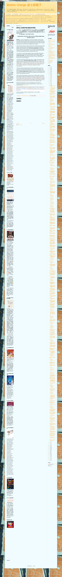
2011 (49, 453)
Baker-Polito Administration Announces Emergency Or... (51, 393)
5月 (50, 82)
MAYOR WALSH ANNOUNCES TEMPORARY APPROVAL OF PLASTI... (51, 199)
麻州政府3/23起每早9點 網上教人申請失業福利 (52, 231)
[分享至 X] (33, 95)
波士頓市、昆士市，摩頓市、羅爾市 (10, 21)
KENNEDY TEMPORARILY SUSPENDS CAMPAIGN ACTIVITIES (51, 386)
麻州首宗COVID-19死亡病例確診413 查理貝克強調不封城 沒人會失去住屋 (52, 256)
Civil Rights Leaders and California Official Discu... (51, 373)
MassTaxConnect (25, 84)
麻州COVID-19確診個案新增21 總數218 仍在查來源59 (52, 304)
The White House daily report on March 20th (51, 259)
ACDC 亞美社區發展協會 (15, 14)
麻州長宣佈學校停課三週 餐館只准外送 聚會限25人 (52, 343)
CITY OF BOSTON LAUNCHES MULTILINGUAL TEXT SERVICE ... (52, 202)
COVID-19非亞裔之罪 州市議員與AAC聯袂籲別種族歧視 (52, 396)
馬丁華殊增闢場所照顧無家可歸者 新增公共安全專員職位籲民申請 (52, 112)
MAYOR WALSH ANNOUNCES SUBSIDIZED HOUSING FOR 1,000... (51, 100)
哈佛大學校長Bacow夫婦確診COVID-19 (52, 217)
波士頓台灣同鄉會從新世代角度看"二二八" (52, 431)
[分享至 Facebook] (34, 95)
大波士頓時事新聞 (8, 14)
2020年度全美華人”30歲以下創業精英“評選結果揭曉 (52, 277)
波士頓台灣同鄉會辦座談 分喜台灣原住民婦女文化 (52, 294)
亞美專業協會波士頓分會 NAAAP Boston (52, 52)
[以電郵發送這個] (31, 95)
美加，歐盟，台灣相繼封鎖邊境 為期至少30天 (52, 296)
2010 (49, 454)
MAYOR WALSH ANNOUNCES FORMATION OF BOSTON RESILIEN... (51, 317)
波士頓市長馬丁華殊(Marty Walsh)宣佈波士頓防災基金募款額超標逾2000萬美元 (52, 185)
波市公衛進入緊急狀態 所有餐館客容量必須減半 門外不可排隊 (52, 346)
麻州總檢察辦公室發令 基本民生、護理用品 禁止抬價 (52, 252)
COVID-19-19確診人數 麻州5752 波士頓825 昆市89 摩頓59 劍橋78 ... (52, 97)
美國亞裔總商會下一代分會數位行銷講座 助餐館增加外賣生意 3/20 (52, 283)
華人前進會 (50, 50)
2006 (49, 459)
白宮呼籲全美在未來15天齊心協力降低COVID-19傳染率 (52, 307)
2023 (49, 70)
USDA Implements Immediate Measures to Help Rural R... (52, 189)
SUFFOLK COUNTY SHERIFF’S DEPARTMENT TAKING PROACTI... (52, 407)
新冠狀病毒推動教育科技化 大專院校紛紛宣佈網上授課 (52, 410)
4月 (50, 83)
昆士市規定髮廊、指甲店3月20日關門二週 (52, 271)
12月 (50, 74)
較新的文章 (18, 123)
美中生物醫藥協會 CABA (52, 57)
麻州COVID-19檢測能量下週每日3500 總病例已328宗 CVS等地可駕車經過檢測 (52, 274)
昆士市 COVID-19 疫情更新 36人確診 (52, 176)
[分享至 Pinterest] (35, 95)
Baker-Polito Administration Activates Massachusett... (51, 268)
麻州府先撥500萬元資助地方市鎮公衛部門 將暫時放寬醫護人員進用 (52, 301)
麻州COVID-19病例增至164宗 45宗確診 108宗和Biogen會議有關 (52, 337)
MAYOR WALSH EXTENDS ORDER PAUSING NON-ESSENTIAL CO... (52, 168)
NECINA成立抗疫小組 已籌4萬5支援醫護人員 (52, 109)
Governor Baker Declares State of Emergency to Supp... (52, 415)
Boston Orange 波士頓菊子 (24, 5)
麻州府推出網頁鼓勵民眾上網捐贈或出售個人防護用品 (52, 118)
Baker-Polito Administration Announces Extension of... (51, 179)
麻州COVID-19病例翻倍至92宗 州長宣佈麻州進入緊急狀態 (52, 413)
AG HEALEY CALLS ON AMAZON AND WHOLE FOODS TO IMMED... (52, 182)
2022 (49, 71)
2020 (49, 73)
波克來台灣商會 (51, 60)
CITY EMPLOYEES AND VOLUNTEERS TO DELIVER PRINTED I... (52, 249)
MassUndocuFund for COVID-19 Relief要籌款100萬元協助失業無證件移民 (52, 158)
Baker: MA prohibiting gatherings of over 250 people (52, 383)
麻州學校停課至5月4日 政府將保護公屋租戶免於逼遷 (52, 172)
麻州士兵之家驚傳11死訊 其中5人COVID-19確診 (52, 94)
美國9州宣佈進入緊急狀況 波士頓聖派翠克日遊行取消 (52, 419)
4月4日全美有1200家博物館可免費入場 (52, 433)
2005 (49, 460)
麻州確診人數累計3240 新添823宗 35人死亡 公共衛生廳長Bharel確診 (52, 135)
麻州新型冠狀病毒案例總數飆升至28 (52, 435)
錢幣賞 (49, 63)
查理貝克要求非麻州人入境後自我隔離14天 (52, 138)
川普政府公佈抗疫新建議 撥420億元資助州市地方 (52, 320)
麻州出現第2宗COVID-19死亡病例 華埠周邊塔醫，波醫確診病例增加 (52, 240)
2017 (49, 446)
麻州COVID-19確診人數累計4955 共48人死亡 (52, 115)
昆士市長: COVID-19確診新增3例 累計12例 (52, 254)
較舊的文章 (43, 123)
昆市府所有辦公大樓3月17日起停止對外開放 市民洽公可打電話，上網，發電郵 (52, 313)
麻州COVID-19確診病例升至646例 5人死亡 (52, 233)
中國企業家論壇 (51, 61)
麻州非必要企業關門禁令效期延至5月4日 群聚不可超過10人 (52, 92)
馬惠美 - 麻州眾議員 (52, 21)
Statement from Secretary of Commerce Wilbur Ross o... (52, 370)
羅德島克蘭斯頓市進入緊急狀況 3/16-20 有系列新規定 (52, 349)
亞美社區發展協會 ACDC (52, 47)
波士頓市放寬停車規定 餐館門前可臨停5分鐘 (52, 142)
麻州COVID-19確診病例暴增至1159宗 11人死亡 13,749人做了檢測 (52, 214)
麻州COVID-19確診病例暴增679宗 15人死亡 (52, 174)
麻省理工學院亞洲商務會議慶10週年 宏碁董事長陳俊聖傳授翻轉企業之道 (52, 151)
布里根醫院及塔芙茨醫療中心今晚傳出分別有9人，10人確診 (52, 246)
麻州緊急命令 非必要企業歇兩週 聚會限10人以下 (52, 228)
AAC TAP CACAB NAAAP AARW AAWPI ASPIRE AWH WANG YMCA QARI (40, 15)
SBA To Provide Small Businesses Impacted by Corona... (52, 323)
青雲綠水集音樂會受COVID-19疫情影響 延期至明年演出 (52, 289)
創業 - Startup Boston (36, 18)
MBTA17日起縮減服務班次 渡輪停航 (52, 332)
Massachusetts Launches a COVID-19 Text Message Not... (51, 206)
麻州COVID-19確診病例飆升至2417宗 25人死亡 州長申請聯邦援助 (52, 148)
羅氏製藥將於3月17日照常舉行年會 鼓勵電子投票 (52, 363)
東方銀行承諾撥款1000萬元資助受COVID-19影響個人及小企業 (52, 211)
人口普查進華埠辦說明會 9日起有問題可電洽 (52, 429)
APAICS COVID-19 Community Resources (51, 132)
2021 (49, 72)
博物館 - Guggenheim (43, 18)
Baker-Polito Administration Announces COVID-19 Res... (51, 195)
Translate (51, 466)
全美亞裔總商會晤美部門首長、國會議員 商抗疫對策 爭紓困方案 (52, 265)
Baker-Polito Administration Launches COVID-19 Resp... (52, 360)
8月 (50, 79)
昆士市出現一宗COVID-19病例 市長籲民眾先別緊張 (52, 427)
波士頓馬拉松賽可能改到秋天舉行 (52, 398)
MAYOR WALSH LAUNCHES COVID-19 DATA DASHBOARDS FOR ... (52, 165)
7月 (50, 80)
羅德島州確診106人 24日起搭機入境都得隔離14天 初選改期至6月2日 (52, 223)
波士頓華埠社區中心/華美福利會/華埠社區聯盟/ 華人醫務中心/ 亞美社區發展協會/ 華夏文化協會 (18, 15)
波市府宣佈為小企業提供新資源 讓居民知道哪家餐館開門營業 (52, 192)
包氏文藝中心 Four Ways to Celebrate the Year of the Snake (26, 14)
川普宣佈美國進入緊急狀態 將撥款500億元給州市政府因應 (52, 381)
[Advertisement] (10, 544)
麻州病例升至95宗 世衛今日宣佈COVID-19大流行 (52, 403)
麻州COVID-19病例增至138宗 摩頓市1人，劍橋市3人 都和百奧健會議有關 (52, 352)
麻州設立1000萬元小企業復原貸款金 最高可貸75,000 (52, 330)
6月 (50, 81)
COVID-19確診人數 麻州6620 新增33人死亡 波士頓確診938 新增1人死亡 (52, 88)
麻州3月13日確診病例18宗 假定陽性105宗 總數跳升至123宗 (52, 376)
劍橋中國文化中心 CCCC (52, 51)
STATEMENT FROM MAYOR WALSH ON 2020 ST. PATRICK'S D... (52, 421)
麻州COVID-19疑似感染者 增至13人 (52, 440)
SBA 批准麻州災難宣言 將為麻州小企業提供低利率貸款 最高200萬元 (52, 286)
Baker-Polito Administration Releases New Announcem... (51, 280)
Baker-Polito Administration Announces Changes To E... (51, 309)
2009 (49, 455)
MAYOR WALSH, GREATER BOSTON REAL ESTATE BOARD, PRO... (52, 355)
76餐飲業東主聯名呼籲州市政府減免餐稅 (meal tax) (52, 236)
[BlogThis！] (32, 95)
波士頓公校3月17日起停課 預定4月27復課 (52, 366)
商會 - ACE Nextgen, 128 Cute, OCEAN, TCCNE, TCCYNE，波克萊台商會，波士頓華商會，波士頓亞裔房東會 (19, 18)
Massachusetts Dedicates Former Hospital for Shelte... (52, 145)
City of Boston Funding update (51, 367)
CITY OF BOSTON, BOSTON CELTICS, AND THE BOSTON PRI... (52, 437)
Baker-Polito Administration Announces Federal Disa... (52, 154)
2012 (49, 452)
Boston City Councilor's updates (44, 21)
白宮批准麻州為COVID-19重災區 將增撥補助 (52, 124)
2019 (49, 444)
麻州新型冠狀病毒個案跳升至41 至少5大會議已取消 (52, 424)
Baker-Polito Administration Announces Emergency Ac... (51, 340)
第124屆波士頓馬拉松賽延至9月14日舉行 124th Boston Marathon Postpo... (52, 390)
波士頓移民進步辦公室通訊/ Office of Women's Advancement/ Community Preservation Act (28, 21)
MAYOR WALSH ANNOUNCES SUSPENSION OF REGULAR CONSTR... (51, 327)
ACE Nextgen (50, 43)
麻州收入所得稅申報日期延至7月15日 (52, 140)
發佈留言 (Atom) (20, 124)
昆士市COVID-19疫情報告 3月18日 (52, 291)
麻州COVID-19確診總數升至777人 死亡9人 (52, 226)
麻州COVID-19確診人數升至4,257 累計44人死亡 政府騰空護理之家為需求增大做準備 (52, 121)
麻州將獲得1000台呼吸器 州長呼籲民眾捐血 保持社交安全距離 (52, 104)
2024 (49, 69)
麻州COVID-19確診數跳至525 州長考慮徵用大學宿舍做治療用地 (52, 243)
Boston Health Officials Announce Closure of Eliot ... (52, 400)
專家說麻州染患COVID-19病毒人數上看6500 (52, 299)
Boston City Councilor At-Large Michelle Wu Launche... (52, 107)
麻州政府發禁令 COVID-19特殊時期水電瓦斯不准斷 (52, 209)
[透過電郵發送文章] (30, 95)
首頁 (30, 123)
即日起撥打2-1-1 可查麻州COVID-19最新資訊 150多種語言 (52, 378)
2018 (49, 445)
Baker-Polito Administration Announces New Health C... (51, 262)
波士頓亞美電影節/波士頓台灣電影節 (40, 14)
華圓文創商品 (50, 62)
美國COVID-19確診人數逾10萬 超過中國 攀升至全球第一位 (52, 130)
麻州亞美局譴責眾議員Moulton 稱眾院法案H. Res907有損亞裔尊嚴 (52, 127)
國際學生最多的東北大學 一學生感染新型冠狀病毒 (52, 334)
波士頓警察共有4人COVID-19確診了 (51, 162)
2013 (49, 451)
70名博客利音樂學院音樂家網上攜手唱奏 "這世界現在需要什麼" (52, 220)
